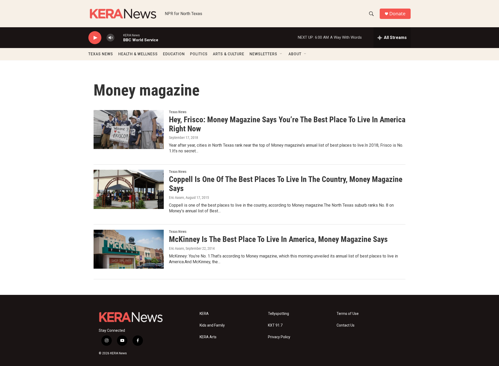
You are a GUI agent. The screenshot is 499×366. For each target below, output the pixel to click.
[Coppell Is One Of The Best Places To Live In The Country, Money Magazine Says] (129, 189)
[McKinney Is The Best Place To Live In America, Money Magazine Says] (129, 249)
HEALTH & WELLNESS (138, 54)
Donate (397, 13)
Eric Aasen (176, 197)
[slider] (119, 37)
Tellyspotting (278, 314)
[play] (95, 38)
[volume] (110, 38)
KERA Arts (208, 337)
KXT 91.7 (275, 325)
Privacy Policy (279, 337)
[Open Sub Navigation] (281, 54)
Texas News (177, 112)
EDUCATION (174, 54)
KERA (204, 314)
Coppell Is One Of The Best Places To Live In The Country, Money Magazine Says (285, 184)
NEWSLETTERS (263, 54)
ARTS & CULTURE (228, 54)
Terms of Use (348, 314)
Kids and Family (212, 325)
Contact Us (345, 325)
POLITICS (199, 54)
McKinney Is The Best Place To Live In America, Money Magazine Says (278, 239)
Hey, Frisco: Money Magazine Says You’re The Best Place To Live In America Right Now (287, 124)
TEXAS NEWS (100, 54)
